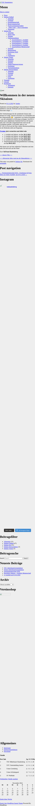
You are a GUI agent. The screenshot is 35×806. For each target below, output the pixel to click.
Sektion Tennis (8, 57)
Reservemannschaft (14, 24)
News (5, 15)
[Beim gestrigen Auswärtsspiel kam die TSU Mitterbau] (17, 312)
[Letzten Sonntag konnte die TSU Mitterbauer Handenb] (17, 340)
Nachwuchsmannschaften (16, 26)
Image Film (11, 34)
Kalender (10, 87)
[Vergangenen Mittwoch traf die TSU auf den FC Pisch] (17, 299)
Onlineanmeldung (13, 38)
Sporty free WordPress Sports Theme (11, 803)
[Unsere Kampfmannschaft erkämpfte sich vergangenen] (17, 196)
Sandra (18, 103)
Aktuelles (11, 19)
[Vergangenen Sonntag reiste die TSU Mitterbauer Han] (17, 270)
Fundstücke (11, 55)
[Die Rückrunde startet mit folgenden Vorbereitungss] (17, 440)
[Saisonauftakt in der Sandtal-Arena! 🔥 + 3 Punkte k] (17, 210)
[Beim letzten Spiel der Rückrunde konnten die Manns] (17, 237)
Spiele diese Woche (6, 799)
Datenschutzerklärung (10, 749)
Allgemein (7, 541)
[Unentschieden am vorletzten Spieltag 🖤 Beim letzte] (17, 518)
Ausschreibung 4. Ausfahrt (20, 45)
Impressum (7, 748)
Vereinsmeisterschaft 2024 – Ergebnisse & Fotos (16, 173)
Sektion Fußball (9, 17)
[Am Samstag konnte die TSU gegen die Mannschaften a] (17, 285)
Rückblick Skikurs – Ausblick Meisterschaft (17, 573)
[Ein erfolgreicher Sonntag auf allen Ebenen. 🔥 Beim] (17, 370)
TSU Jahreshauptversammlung (13, 568)
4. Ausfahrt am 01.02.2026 (12, 575)
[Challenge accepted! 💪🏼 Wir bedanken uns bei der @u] (17, 454)
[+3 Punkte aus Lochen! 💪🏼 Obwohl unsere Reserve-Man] (17, 407)
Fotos (9, 54)
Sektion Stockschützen (11, 69)
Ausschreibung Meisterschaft (20, 47)
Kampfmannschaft (13, 22)
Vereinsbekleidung (13, 68)
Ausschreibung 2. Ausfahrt (20, 41)
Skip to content (4, 12)
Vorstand (10, 20)
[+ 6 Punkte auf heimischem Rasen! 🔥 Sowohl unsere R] (17, 389)
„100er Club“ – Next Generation (18, 27)
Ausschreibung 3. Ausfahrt (20, 43)
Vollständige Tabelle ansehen (9, 779)
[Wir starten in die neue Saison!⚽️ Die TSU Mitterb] (17, 224)
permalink (3, 163)
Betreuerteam (12, 50)
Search (2, 558)
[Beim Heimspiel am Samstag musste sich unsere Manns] (17, 355)
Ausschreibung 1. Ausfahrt (20, 40)
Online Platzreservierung (15, 64)
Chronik (10, 75)
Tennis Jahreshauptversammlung (14, 570)
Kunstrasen (7, 83)
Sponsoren (11, 29)
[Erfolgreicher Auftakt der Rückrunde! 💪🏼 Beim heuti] (17, 427)
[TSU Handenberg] (6, 2)
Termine (10, 36)
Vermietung (11, 85)
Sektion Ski (7, 31)
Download (7, 751)
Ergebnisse (11, 66)
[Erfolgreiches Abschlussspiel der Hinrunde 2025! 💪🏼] (17, 487)
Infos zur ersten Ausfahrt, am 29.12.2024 (13, 174)
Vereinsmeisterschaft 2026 (12, 571)
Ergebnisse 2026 (13, 52)
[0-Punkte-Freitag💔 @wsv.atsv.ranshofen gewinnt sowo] (17, 324)
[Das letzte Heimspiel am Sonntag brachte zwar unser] (17, 255)
